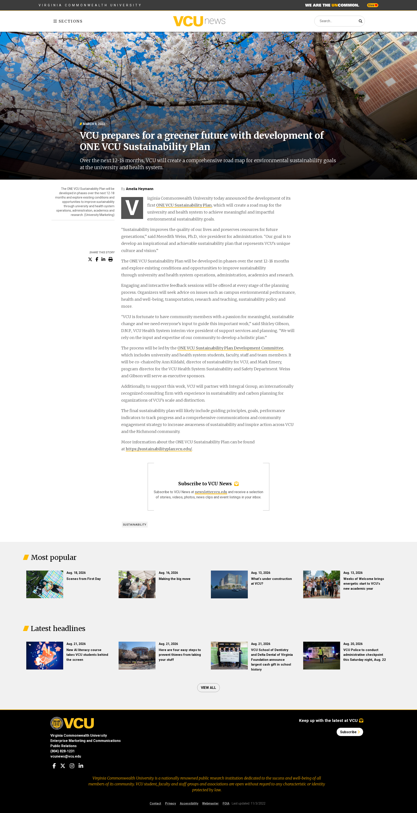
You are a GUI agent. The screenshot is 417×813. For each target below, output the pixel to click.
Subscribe (348, 732)
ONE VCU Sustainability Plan (184, 205)
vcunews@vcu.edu (65, 756)
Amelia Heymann (139, 189)
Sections (70, 21)
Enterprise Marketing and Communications (85, 741)
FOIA (226, 803)
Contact (155, 803)
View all (208, 688)
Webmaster (210, 803)
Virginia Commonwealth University (90, 5)
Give (371, 5)
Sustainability (134, 524)
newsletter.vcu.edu (211, 492)
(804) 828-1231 (62, 751)
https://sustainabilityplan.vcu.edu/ (159, 448)
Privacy (170, 803)
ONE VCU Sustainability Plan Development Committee (230, 348)
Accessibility (189, 803)
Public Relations (63, 746)
